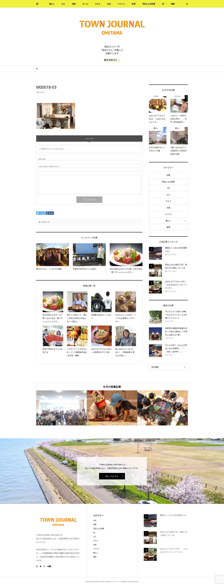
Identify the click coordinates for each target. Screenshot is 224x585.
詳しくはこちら (112, 476)
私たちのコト (110, 59)
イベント (121, 3)
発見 (74, 3)
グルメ (97, 3)
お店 (109, 3)
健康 (173, 3)
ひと (63, 3)
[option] (61, 407)
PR (163, 3)
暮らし (52, 3)
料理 (133, 3)
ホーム (85, 3)
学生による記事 (148, 3)
